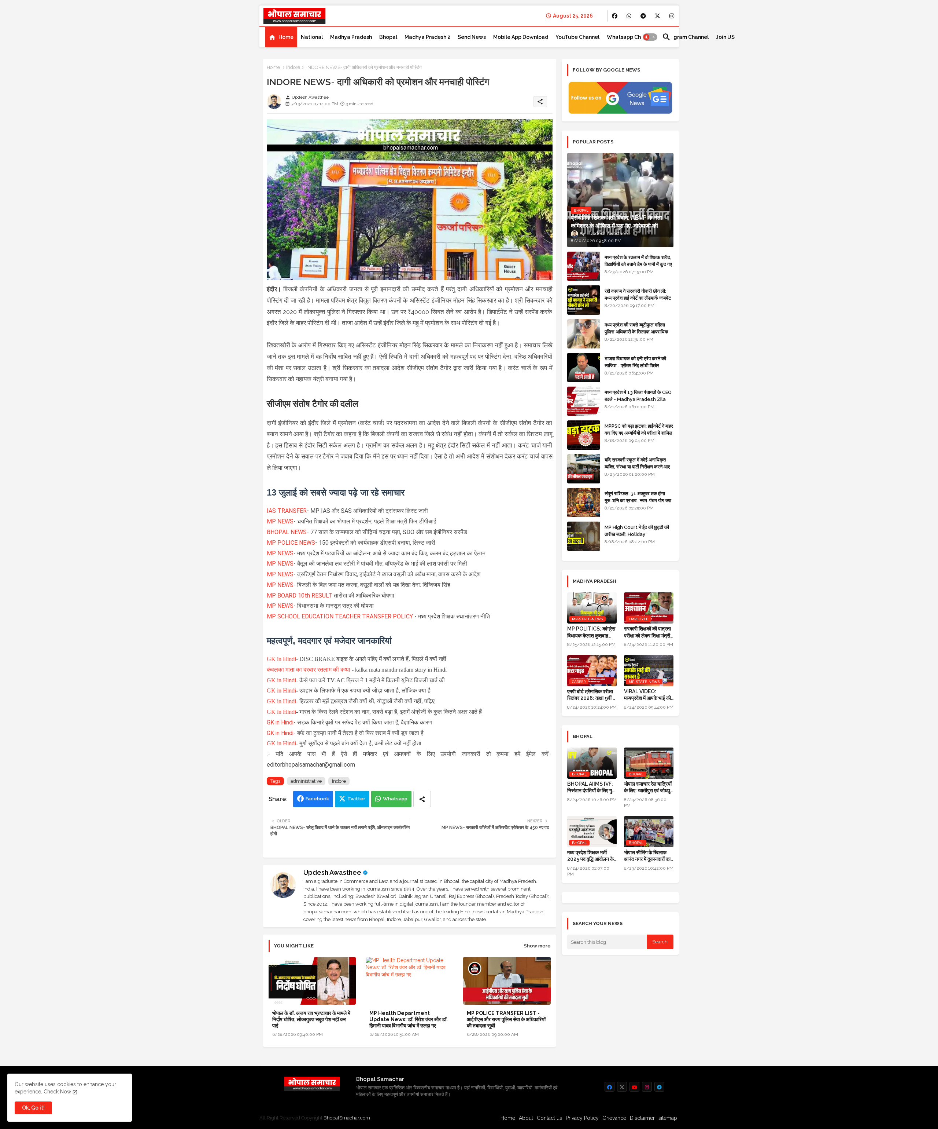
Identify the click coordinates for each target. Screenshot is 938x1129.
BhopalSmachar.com (347, 1118)
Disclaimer (642, 1118)
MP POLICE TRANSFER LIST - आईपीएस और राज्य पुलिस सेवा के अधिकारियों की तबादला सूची (506, 1019)
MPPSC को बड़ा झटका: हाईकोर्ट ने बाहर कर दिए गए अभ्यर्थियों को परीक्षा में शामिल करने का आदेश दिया (639, 432)
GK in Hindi (281, 659)
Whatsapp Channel (631, 37)
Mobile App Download (520, 37)
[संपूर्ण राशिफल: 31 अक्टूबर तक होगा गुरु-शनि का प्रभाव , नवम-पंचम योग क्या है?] (583, 502)
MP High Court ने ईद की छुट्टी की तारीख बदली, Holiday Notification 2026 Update (637, 534)
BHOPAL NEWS (287, 532)
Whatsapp (395, 798)
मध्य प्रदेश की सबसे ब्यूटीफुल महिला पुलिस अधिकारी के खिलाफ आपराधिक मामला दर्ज (636, 331)
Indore (293, 67)
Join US (725, 37)
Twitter (356, 798)
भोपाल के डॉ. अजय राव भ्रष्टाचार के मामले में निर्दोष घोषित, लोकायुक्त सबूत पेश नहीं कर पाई (311, 1019)
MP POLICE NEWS (291, 542)
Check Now (57, 1092)
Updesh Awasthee (332, 872)
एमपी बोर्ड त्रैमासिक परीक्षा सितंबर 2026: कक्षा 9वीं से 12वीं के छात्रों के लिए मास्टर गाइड (591, 694)
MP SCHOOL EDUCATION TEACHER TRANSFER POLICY (340, 616)
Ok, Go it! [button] (33, 1108)
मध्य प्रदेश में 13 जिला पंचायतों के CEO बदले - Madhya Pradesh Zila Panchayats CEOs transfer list (638, 402)
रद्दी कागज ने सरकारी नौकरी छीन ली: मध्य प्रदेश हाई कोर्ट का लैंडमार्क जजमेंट (638, 294)
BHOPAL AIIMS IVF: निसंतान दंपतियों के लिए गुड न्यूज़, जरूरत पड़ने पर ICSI (592, 787)
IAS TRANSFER (287, 510)
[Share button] (422, 799)
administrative (306, 781)
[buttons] (614, 16)
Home (285, 37)
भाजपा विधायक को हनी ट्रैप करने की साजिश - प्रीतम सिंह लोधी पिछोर (635, 362)
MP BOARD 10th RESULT (299, 595)
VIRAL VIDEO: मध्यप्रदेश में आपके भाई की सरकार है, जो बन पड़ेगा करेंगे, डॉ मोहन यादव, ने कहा (648, 694)
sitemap (667, 1118)
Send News (472, 37)
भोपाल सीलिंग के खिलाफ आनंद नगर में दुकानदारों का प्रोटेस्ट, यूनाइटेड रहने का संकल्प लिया (647, 856)
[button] (650, 37)
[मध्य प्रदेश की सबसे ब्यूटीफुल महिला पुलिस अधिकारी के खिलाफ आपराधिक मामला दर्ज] (583, 333)
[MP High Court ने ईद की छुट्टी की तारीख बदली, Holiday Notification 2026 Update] (583, 536)
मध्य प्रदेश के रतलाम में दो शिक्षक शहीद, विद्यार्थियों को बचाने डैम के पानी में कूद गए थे (638, 264)
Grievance (614, 1118)
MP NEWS (280, 521)
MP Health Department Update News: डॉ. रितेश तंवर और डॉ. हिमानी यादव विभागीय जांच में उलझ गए (408, 1019)
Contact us (549, 1118)
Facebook (317, 798)
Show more (537, 946)
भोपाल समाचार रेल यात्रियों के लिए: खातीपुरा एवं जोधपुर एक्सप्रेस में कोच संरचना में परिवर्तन (648, 787)
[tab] (281, 37)
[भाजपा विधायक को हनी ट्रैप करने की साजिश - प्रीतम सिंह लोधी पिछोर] (583, 367)
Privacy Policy (582, 1118)
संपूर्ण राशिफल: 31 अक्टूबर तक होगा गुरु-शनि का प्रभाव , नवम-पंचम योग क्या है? (638, 500)
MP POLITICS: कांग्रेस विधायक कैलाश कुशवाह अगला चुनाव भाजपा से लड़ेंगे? (591, 632)
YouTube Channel (577, 37)
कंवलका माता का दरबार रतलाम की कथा (308, 669)
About (526, 1118)
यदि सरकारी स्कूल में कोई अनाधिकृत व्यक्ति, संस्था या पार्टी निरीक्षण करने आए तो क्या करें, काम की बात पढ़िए (637, 466)
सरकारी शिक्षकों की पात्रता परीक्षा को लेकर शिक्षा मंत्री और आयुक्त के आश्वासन (647, 632)
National (312, 37)
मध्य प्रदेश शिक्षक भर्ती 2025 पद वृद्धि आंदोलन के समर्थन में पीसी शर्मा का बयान (592, 856)
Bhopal (388, 37)
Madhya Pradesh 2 (427, 37)
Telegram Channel (685, 37)
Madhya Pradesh (351, 37)
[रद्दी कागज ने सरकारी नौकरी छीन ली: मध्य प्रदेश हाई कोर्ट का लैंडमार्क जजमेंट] (583, 300)
